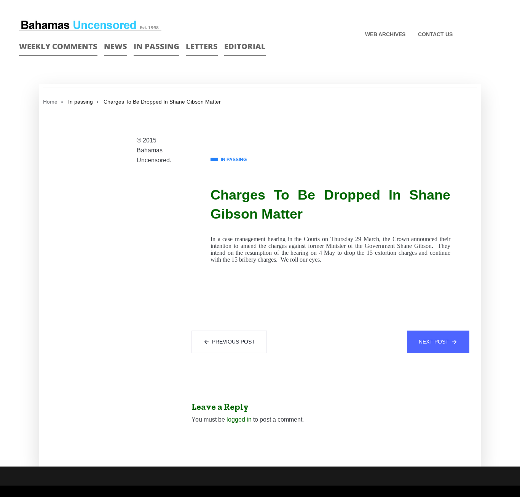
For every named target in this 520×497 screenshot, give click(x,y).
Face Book (484, 35)
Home (50, 102)
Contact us (435, 34)
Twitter (497, 35)
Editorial (245, 46)
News (115, 46)
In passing (156, 46)
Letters (202, 46)
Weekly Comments (58, 46)
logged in (239, 419)
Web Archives (385, 34)
